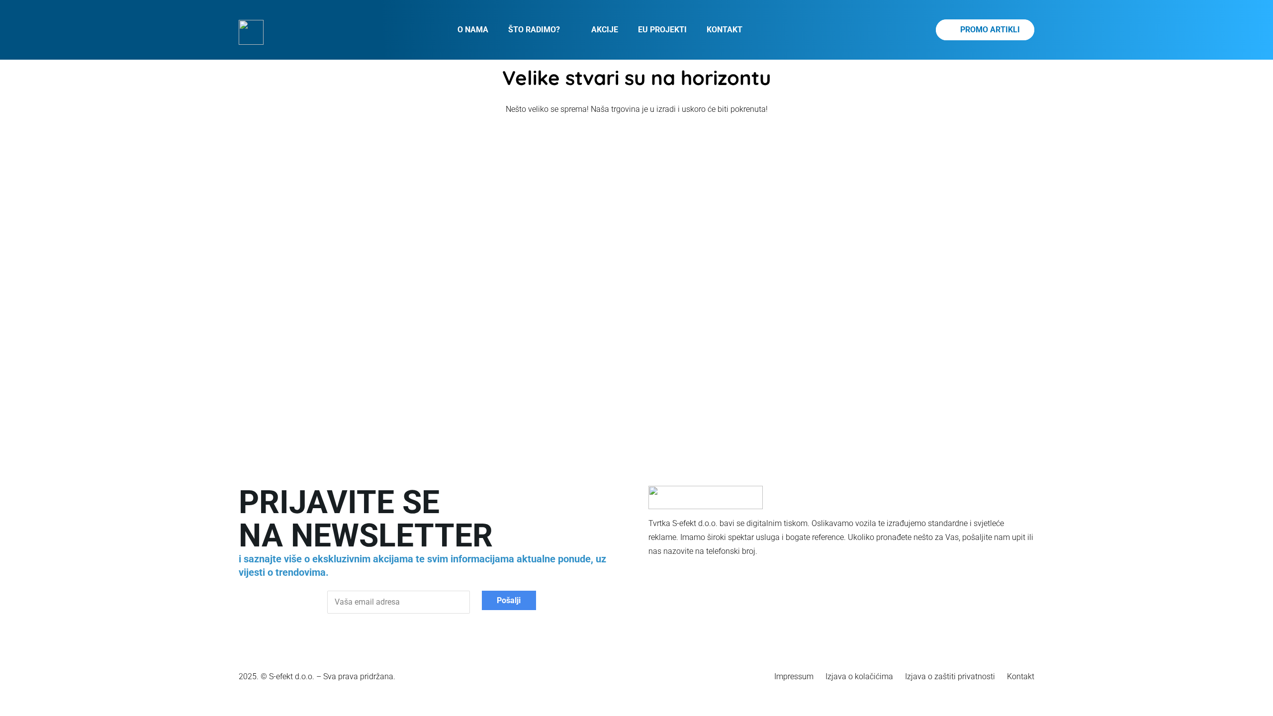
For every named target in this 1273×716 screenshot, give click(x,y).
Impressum (794, 676)
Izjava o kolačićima (859, 676)
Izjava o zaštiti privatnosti (950, 676)
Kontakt (1020, 676)
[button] (565, 30)
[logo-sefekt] (251, 32)
